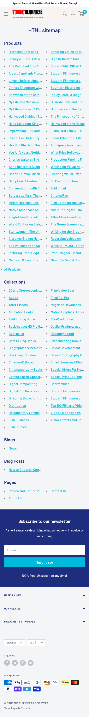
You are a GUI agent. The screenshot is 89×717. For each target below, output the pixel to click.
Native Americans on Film (27, 210)
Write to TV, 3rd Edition (67, 246)
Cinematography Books (26, 369)
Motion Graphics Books (67, 312)
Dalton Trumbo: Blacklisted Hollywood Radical (42, 174)
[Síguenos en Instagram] (23, 663)
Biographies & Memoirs (25, 348)
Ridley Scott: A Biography (69, 95)
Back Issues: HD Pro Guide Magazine (35, 326)
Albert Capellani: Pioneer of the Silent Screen (42, 73)
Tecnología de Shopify (17, 708)
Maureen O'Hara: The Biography (31, 260)
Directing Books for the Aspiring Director (38, 398)
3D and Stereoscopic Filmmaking (32, 290)
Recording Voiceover (66, 238)
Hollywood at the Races (68, 123)
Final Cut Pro (60, 297)
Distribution (17, 405)
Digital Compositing (23, 384)
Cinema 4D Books (21, 362)
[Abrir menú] (6, 14)
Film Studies (18, 427)
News (13, 448)
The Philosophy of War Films (29, 246)
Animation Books (21, 312)
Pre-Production (62, 319)
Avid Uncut (58, 188)
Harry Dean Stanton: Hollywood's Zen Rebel (40, 181)
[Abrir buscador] (65, 14)
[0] (81, 13)
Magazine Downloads (66, 305)
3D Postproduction (64, 181)
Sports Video (60, 384)
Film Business (19, 420)
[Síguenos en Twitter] (15, 663)
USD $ (32, 642)
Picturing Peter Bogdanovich (29, 253)
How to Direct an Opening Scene (32, 469)
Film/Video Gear (62, 290)
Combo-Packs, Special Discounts (32, 376)
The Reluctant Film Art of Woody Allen (36, 66)
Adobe (13, 297)
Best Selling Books (22, 341)
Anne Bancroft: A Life (24, 166)
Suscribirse (44, 562)
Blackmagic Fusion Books (27, 355)
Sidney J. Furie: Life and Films (30, 59)
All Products (12, 269)
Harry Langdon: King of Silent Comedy (36, 123)
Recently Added (62, 333)
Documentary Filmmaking (27, 413)
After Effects (18, 305)
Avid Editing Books (22, 319)
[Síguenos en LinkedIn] (31, 663)
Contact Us (59, 491)
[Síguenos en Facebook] (7, 663)
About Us (15, 498)
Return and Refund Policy (27, 491)
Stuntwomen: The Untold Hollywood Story (39, 231)
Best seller (16, 333)
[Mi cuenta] (73, 14)
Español (11, 642)
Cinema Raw (60, 195)
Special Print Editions (66, 376)
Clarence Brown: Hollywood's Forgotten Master (43, 238)
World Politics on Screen (26, 224)
